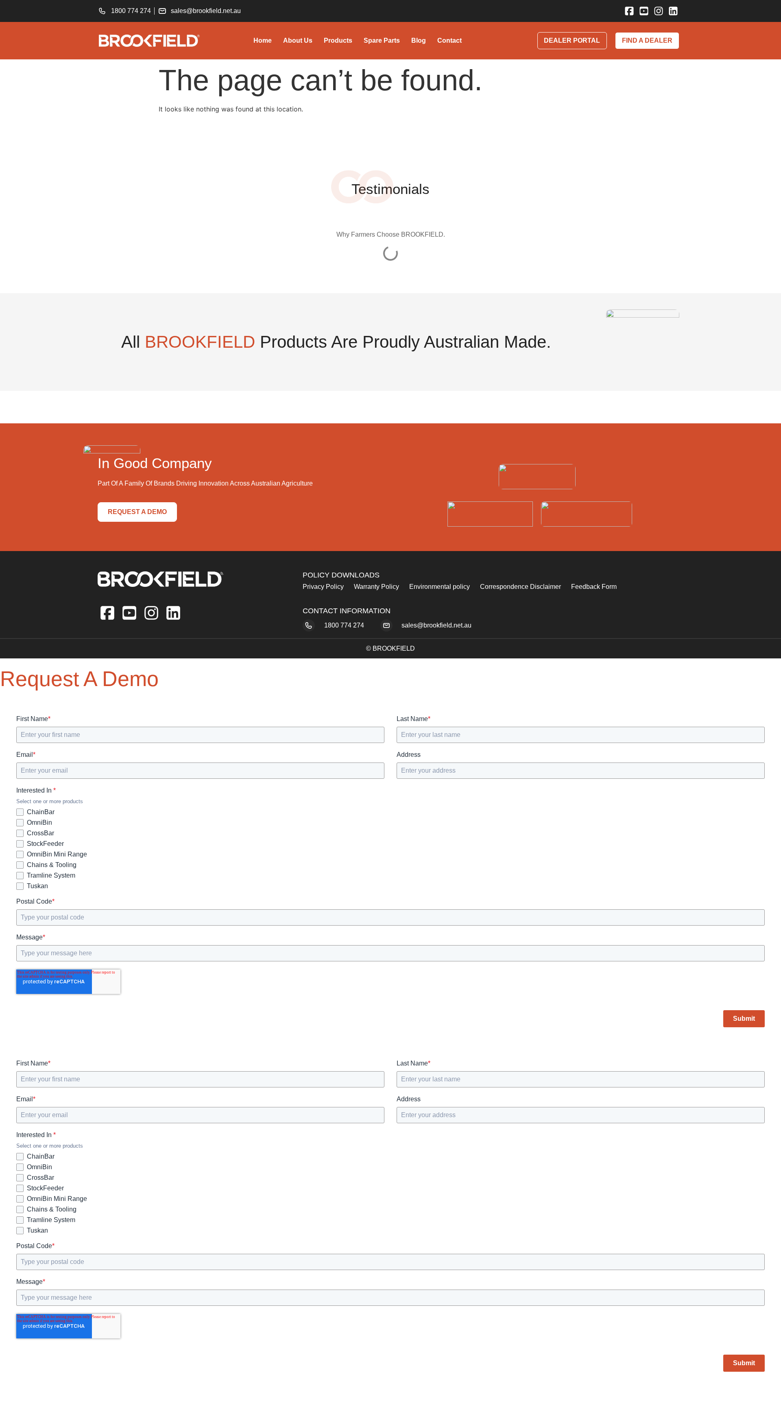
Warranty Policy (376, 586)
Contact (449, 40)
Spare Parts (382, 40)
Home (262, 40)
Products (338, 40)
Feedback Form (594, 586)
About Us (297, 40)
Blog (418, 40)
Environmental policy (439, 586)
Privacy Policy (323, 586)
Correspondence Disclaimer (520, 586)
